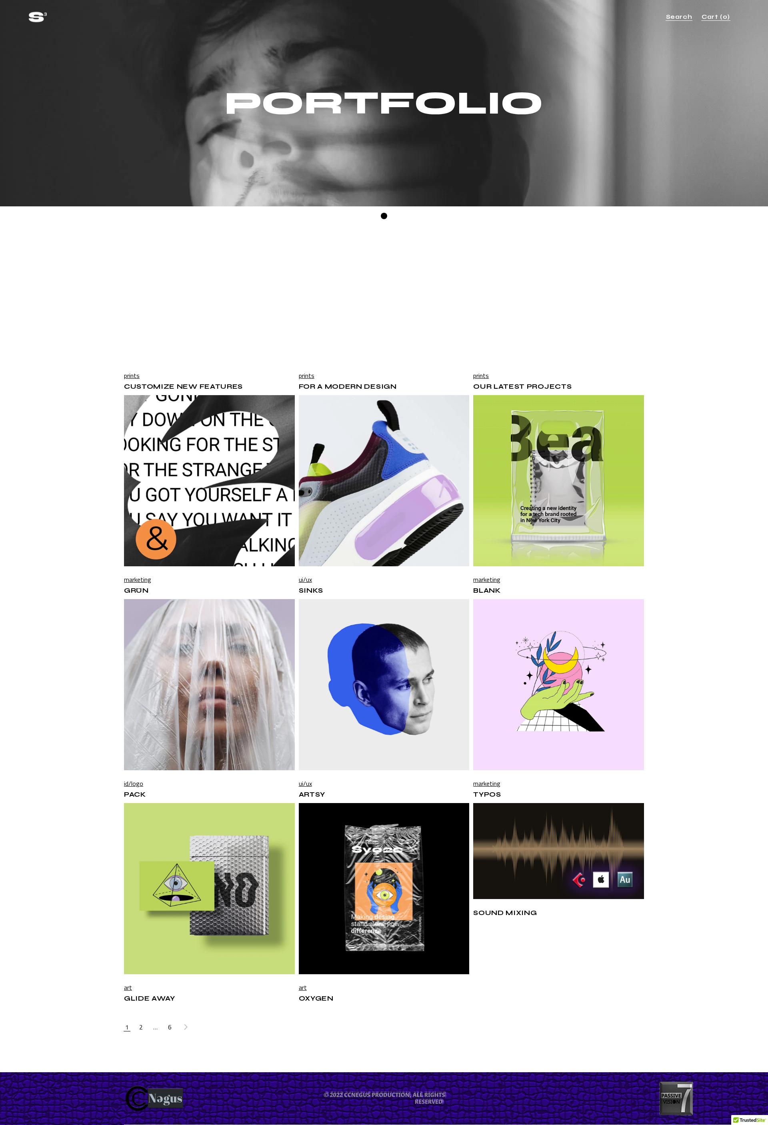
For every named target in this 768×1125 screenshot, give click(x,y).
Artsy (312, 794)
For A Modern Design (348, 386)
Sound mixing (505, 913)
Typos (487, 794)
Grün (136, 590)
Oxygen (316, 998)
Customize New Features (183, 386)
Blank (486, 590)
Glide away (149, 998)
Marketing (137, 579)
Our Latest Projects (522, 386)
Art (128, 987)
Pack (135, 794)
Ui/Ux (305, 579)
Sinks (311, 590)
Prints (132, 375)
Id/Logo (133, 783)
